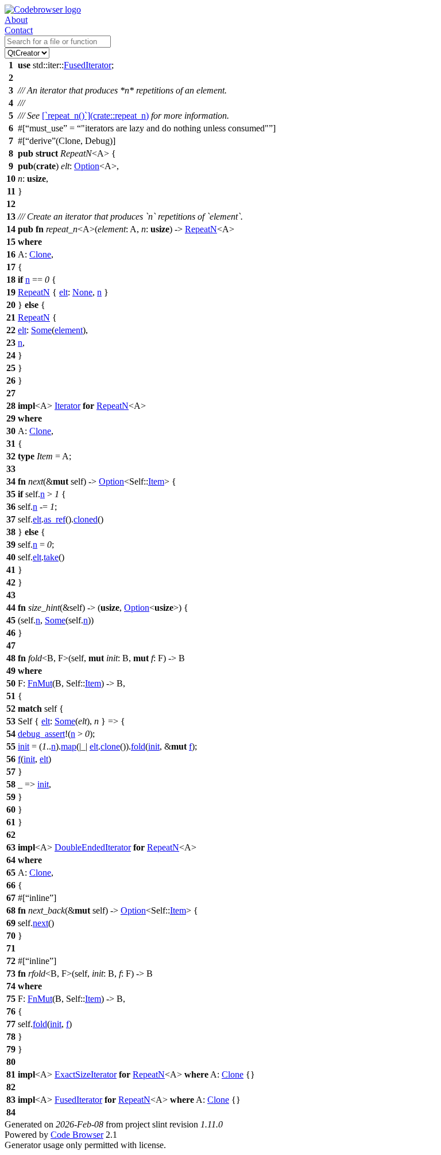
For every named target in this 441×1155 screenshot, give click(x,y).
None (82, 292)
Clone (40, 254)
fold (138, 746)
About (16, 20)
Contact (19, 30)
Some (41, 330)
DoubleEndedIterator (93, 847)
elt (63, 292)
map (68, 746)
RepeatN (201, 229)
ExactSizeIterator (86, 1074)
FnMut (40, 683)
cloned (86, 519)
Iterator (67, 406)
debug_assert (41, 734)
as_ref (54, 519)
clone (110, 746)
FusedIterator (87, 65)
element (69, 330)
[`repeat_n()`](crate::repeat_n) (95, 115)
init (23, 746)
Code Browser (77, 1135)
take (51, 557)
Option (86, 166)
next (40, 923)
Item (156, 481)
